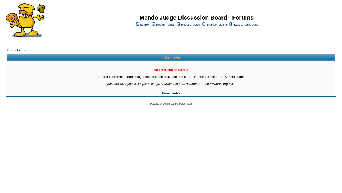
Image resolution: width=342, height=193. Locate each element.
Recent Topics (165, 24)
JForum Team (185, 103)
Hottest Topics (190, 24)
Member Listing (217, 24)
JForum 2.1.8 (169, 103)
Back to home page (245, 24)
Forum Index (16, 50)
